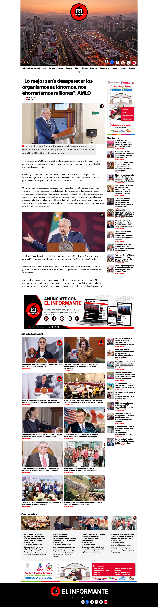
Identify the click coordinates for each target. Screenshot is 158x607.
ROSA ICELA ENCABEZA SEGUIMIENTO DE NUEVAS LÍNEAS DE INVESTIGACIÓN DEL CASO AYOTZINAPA (124, 190)
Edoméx (85, 68)
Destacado (29, 544)
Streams (132, 68)
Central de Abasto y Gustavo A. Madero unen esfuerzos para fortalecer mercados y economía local (124, 353)
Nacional (69, 68)
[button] (22, 539)
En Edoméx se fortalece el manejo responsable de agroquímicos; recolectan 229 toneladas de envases (124, 430)
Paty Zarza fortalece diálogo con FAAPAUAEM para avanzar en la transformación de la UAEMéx (124, 418)
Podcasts (123, 68)
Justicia (114, 68)
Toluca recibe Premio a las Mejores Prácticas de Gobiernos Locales (124, 441)
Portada (52, 68)
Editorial (60, 68)
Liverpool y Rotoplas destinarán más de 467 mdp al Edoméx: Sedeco (124, 385)
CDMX (77, 68)
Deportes (93, 68)
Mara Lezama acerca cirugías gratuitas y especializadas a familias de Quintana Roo (122, 536)
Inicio (44, 68)
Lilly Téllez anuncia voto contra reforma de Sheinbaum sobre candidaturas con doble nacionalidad (124, 166)
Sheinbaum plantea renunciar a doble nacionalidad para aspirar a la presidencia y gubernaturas (124, 202)
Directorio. (84, 597)
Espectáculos (104, 68)
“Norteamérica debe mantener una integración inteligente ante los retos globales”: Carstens (124, 235)
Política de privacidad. (76, 597)
